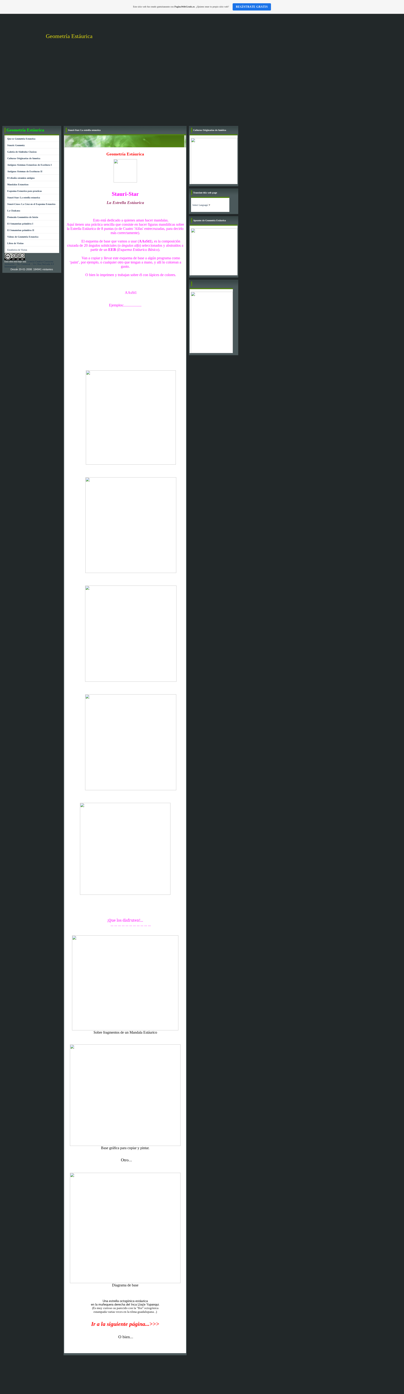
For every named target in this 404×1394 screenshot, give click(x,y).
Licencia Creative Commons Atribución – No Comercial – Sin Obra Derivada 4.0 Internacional (29, 264)
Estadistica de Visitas (17, 250)
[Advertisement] (202, 88)
